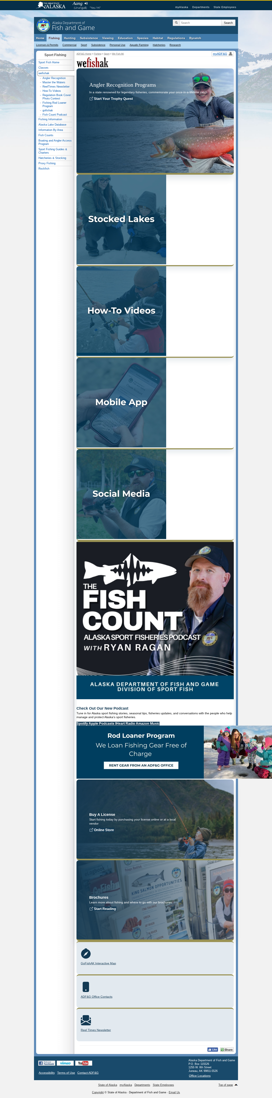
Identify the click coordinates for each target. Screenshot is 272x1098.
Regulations (176, 38)
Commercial (69, 45)
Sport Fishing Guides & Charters (52, 151)
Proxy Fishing (46, 163)
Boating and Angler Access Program (55, 142)
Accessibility (47, 1072)
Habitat (158, 38)
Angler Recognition (54, 78)
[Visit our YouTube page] (83, 1063)
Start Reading (104, 909)
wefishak (43, 73)
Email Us (174, 1092)
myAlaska (181, 7)
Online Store (103, 830)
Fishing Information (50, 119)
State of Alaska (53, 5)
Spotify (82, 723)
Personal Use (117, 45)
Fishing (54, 38)
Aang (77, 3)
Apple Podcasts (102, 723)
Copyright (98, 1092)
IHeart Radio (125, 723)
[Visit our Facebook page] (46, 1063)
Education (125, 38)
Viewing (108, 38)
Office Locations (200, 1075)
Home (40, 38)
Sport (84, 45)
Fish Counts (45, 135)
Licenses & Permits (47, 45)
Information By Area (50, 130)
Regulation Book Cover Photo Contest (56, 96)
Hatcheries (159, 45)
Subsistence (98, 45)
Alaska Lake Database (52, 124)
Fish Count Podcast (54, 114)
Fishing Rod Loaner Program (54, 104)
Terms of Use (66, 1072)
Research (175, 45)
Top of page (225, 1085)
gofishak (47, 110)
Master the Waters (53, 82)
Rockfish (43, 168)
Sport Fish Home (48, 62)
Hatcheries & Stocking (52, 158)
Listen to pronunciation (86, 3)
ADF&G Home (83, 53)
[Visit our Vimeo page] (65, 1063)
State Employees (225, 7)
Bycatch (195, 38)
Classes (43, 67)
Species (143, 38)
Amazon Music (148, 723)
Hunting (70, 38)
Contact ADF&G (88, 1072)
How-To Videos (51, 90)
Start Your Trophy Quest (113, 98)
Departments (201, 7)
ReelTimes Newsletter (55, 86)
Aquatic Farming (139, 45)
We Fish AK (118, 53)
